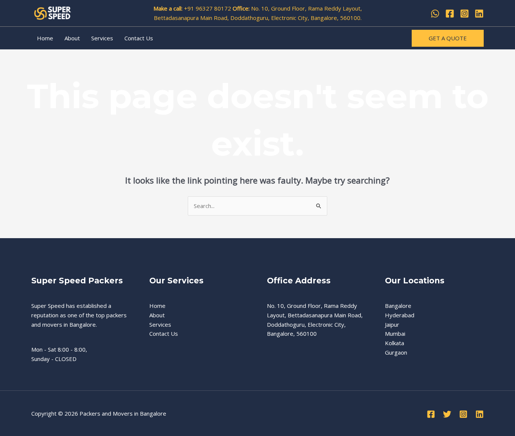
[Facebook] (449, 13)
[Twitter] (447, 414)
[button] (448, 38)
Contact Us (138, 38)
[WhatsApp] (435, 13)
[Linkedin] (479, 13)
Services (102, 38)
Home (45, 38)
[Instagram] (464, 13)
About (72, 38)
